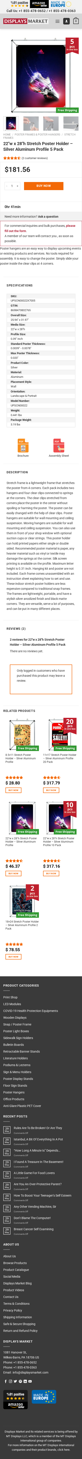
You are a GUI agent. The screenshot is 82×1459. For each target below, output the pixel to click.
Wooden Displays (14, 1018)
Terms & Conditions (16, 1304)
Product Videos (13, 1290)
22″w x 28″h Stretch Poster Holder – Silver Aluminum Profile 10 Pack (58, 842)
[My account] (66, 21)
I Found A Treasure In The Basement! (38, 1162)
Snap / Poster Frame (17, 1024)
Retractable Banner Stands (21, 1051)
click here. (64, 1449)
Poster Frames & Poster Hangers (37, 134)
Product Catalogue (16, 1270)
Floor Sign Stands (15, 1086)
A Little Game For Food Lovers (34, 1173)
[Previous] (10, 75)
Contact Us (10, 1297)
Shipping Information (17, 1317)
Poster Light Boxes (16, 1031)
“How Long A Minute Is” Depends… (37, 1150)
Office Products (13, 1099)
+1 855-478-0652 (32, 11)
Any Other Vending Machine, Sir (35, 1207)
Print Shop (10, 997)
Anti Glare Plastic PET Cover (22, 1106)
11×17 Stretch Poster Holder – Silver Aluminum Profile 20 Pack (59, 758)
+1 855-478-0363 (62, 11)
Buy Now (44, 186)
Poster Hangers (13, 1092)
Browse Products (15, 1263)
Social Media (11, 1277)
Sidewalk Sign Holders (18, 1038)
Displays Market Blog (17, 1283)
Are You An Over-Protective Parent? (38, 1184)
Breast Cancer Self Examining (34, 1229)
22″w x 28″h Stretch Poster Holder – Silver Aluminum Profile (21, 842)
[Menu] (57, 21)
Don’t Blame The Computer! (32, 1218)
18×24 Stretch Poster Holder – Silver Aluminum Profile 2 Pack (22, 925)
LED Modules (12, 1004)
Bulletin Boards (13, 1045)
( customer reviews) (35, 158)
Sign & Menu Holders (17, 1072)
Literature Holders (15, 1058)
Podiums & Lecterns (16, 1065)
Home (7, 134)
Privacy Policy (12, 1310)
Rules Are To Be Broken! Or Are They (38, 1128)
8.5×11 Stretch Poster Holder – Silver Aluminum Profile (20, 758)
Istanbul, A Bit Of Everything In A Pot (38, 1139)
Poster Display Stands (18, 1079)
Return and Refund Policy (20, 1331)
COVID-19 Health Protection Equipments (30, 1011)
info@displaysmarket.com (30, 1372)
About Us (9, 1256)
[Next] (72, 75)
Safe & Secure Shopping (19, 1324)
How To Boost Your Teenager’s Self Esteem (42, 1195)
